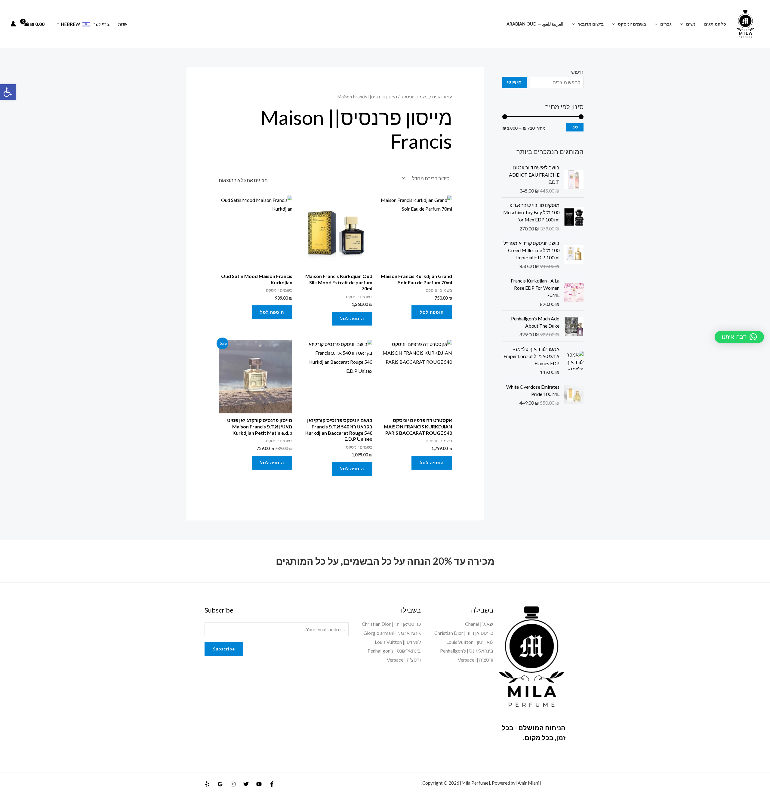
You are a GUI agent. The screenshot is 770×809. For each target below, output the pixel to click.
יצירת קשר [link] (102, 24)
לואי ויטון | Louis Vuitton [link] (469, 642)
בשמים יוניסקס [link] (632, 23)
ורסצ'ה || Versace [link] (475, 659)
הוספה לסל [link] (432, 312)
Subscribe (224, 648)
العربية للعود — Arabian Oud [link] (535, 23)
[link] (8, 92)
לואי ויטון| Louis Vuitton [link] (398, 642)
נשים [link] (690, 23)
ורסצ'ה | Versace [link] (404, 659)
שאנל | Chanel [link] (479, 624)
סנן (574, 127)
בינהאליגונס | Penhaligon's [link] (466, 650)
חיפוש (577, 72)
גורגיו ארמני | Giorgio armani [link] (392, 633)
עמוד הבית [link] (442, 96)
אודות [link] (122, 24)
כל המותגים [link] (715, 23)
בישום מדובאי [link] (591, 23)
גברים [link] (666, 23)
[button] (683, 23)
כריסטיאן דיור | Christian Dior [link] (463, 633)
